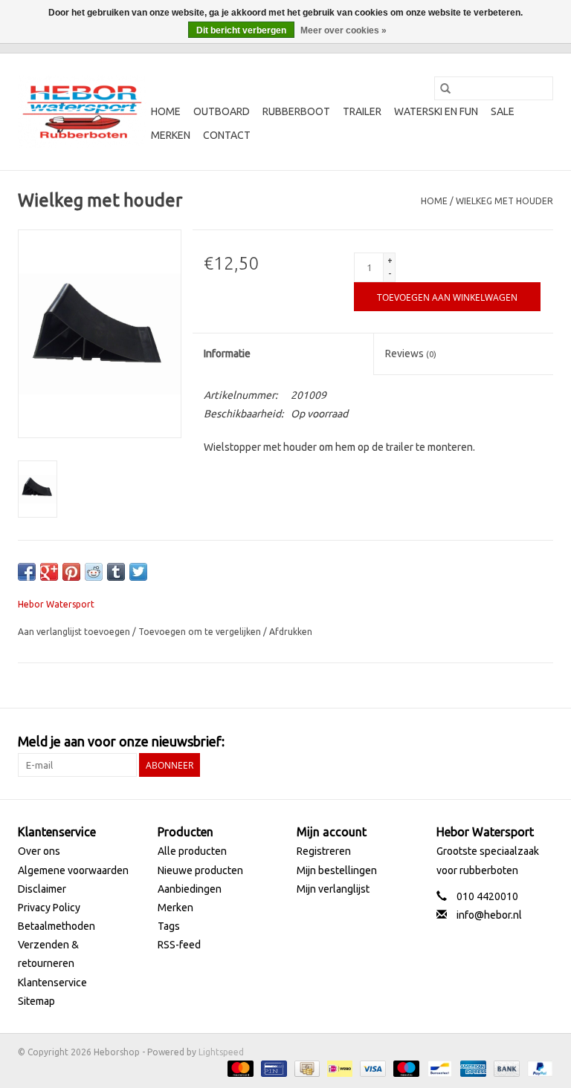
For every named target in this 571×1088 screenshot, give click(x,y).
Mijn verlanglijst (333, 889)
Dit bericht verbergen (241, 30)
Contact (227, 135)
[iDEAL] (338, 1067)
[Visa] (371, 1067)
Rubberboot (296, 111)
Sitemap (36, 1001)
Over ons (39, 851)
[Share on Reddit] (94, 572)
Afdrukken (290, 631)
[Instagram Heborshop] (541, 742)
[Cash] (305, 1067)
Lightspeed (221, 1052)
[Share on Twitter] (138, 572)
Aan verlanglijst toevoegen (75, 631)
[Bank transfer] (505, 1067)
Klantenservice (52, 982)
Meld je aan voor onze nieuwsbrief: (121, 741)
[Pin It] (71, 572)
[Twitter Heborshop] (489, 742)
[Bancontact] (438, 1067)
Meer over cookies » (343, 30)
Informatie (227, 353)
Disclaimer (42, 889)
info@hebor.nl (489, 915)
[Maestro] (405, 1067)
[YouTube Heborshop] (515, 742)
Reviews (410, 353)
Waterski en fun (436, 111)
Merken (170, 135)
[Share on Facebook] (27, 572)
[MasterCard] (239, 1067)
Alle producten (192, 851)
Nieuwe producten (200, 870)
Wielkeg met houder (504, 201)
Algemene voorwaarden (73, 870)
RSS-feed (179, 945)
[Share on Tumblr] (116, 572)
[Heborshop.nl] (82, 112)
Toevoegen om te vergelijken (200, 631)
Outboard (221, 111)
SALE (502, 111)
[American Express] (471, 1067)
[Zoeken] (445, 88)
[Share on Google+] (49, 572)
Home (166, 111)
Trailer (362, 111)
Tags (169, 926)
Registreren (324, 851)
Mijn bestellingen (337, 870)
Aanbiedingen (190, 889)
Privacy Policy (49, 907)
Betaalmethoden (56, 926)
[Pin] (272, 1067)
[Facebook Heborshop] (463, 742)
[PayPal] (537, 1067)
